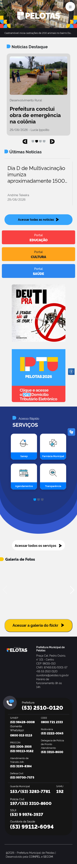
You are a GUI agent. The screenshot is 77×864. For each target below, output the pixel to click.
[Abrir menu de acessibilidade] (71, 371)
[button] (25, 140)
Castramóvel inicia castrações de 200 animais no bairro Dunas (39, 32)
